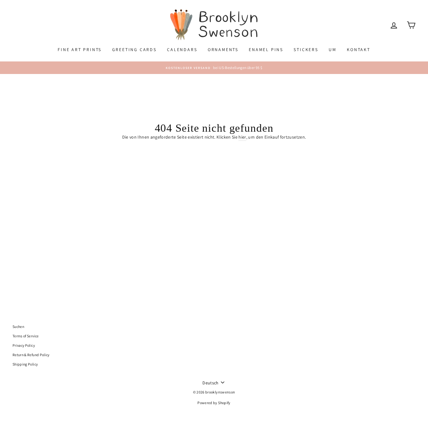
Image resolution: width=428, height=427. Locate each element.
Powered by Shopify (213, 402)
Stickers (306, 49)
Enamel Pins (266, 49)
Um (333, 49)
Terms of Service (26, 336)
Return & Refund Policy (31, 354)
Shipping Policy (25, 364)
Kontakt (358, 49)
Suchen (18, 326)
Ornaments (223, 49)
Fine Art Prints (80, 49)
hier (242, 137)
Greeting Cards (134, 49)
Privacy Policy (24, 345)
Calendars (182, 49)
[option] (214, 68)
